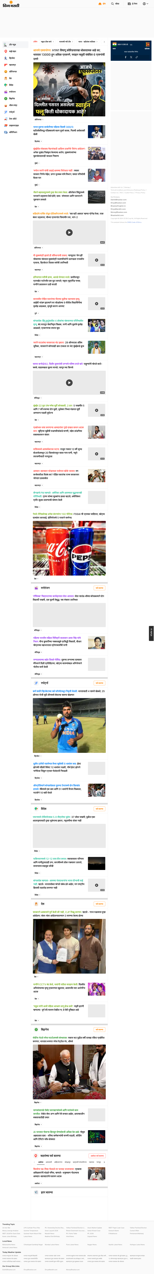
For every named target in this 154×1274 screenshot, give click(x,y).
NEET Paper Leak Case (116, 1228)
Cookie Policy (129, 193)
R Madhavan (113, 1233)
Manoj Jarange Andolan (10, 1231)
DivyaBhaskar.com (118, 203)
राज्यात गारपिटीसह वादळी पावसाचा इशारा (12, 1261)
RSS (121, 193)
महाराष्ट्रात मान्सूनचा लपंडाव (137, 1256)
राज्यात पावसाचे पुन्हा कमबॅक (94, 1258)
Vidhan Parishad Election (138, 1228)
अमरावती (49, 1162)
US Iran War (6, 1228)
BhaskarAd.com (117, 215)
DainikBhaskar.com (119, 200)
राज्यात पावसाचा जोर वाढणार (9, 1258)
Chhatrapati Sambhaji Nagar (33, 1244)
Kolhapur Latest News (137, 1244)
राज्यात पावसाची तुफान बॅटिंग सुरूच (54, 1261)
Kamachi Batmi (114, 1231)
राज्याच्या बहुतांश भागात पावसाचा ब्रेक (76, 1256)
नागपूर (98, 1162)
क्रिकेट (37, 141)
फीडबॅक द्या (151, 632)
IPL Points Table (71, 1233)
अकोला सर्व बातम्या (97, 1156)
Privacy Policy (140, 193)
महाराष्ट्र (38, 270)
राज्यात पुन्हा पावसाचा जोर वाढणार (32, 1261)
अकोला (40, 1162)
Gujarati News (92, 1236)
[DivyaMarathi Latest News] (11, 6)
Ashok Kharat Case (93, 1231)
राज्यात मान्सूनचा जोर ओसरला (10, 1256)
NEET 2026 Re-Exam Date (11, 1233)
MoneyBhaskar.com (119, 212)
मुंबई (36, 163)
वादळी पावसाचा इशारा (135, 1258)
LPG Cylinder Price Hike (32, 1228)
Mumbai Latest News (52, 1244)
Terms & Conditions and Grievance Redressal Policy (128, 190)
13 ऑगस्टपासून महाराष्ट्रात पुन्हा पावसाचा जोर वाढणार (119, 1258)
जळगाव (91, 1162)
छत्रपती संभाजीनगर (80, 1162)
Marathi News (49, 1233)
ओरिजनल (38, 119)
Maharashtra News (8, 1244)
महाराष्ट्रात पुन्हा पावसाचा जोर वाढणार (54, 1258)
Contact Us (114, 193)
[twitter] (97, 119)
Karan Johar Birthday (9, 1236)
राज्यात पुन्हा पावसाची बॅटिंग (31, 1258)
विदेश (36, 335)
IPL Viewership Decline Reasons (55, 1228)
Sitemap (127, 187)
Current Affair (134, 1231)
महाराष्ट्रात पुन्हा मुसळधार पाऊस (74, 1261)
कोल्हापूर (68, 1162)
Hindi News (70, 1236)
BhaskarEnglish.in (118, 206)
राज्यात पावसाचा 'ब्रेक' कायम (52, 1256)
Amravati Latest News (9, 1247)
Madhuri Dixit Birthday (52, 1236)
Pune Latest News (72, 1244)
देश (36, 206)
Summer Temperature (31, 1231)
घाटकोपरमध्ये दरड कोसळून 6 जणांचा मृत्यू (76, 1258)
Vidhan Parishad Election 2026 (76, 1228)
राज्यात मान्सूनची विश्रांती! (30, 1256)
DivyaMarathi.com (118, 209)
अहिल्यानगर (58, 1162)
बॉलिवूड (37, 398)
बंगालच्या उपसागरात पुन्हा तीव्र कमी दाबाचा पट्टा (97, 1256)
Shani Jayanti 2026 (51, 1231)
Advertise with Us (116, 187)
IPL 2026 (90, 1233)
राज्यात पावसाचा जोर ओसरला (116, 1261)
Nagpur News (92, 1244)
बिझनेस (36, 1102)
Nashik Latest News (115, 1244)
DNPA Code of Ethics (134, 222)
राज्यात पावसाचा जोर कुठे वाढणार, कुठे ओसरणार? (119, 1256)
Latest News (28, 1236)
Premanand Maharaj (137, 1233)
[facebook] (91, 119)
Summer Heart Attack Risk (32, 1233)
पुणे (36, 313)
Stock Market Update (94, 1228)
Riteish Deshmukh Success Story (76, 1231)
